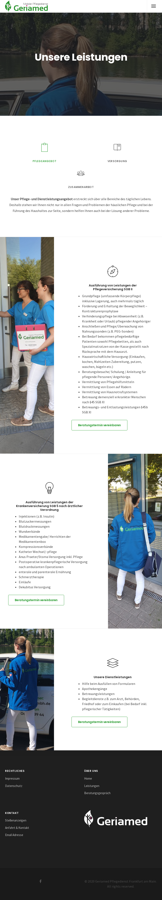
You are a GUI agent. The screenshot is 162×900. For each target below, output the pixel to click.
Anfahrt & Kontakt (17, 828)
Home (88, 778)
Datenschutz (13, 786)
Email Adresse (14, 835)
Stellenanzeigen (15, 820)
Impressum (12, 778)
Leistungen (91, 786)
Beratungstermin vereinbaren (99, 425)
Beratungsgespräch (97, 793)
